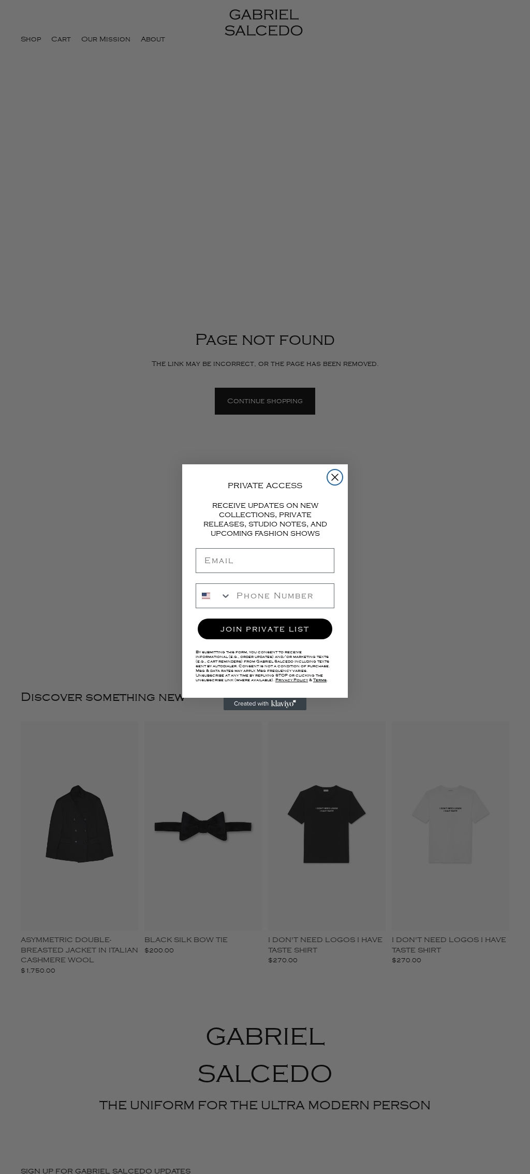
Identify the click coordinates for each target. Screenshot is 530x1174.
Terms (320, 680)
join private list (265, 629)
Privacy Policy (291, 680)
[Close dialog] (335, 477)
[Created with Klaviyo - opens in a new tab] (265, 704)
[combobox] (213, 596)
